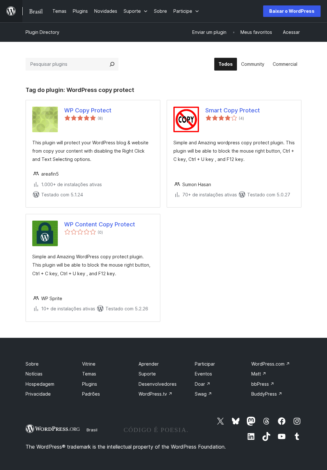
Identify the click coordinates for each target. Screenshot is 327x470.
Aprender (149, 364)
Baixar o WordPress (292, 11)
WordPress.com (270, 364)
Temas (89, 373)
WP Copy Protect (87, 110)
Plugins (89, 384)
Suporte (147, 373)
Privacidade (38, 394)
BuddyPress (266, 394)
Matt (258, 373)
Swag (203, 394)
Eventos (203, 373)
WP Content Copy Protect (99, 224)
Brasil (92, 429)
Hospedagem (40, 384)
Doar (202, 384)
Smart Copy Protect (232, 110)
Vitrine (88, 364)
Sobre (32, 364)
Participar (205, 364)
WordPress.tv (155, 394)
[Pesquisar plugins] (112, 64)
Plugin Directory (42, 32)
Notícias (34, 373)
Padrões (91, 394)
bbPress (262, 384)
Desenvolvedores (158, 384)
